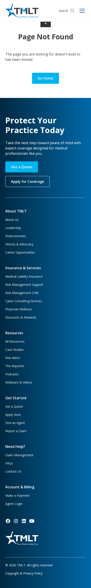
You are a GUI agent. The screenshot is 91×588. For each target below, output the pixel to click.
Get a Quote (21, 166)
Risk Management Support (24, 285)
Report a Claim (16, 431)
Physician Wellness (18, 309)
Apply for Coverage (27, 181)
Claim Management (19, 455)
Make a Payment (17, 495)
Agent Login (14, 504)
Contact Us (13, 471)
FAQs (9, 463)
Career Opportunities (20, 252)
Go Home (45, 78)
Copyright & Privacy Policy (24, 573)
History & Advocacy (19, 244)
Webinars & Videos (18, 382)
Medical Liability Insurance (24, 276)
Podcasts (12, 374)
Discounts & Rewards (20, 317)
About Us (12, 220)
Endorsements (15, 236)
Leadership (13, 228)
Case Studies (14, 349)
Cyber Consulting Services (23, 301)
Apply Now (13, 414)
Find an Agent (15, 423)
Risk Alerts (12, 358)
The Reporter (14, 366)
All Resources (15, 341)
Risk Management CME (22, 293)
